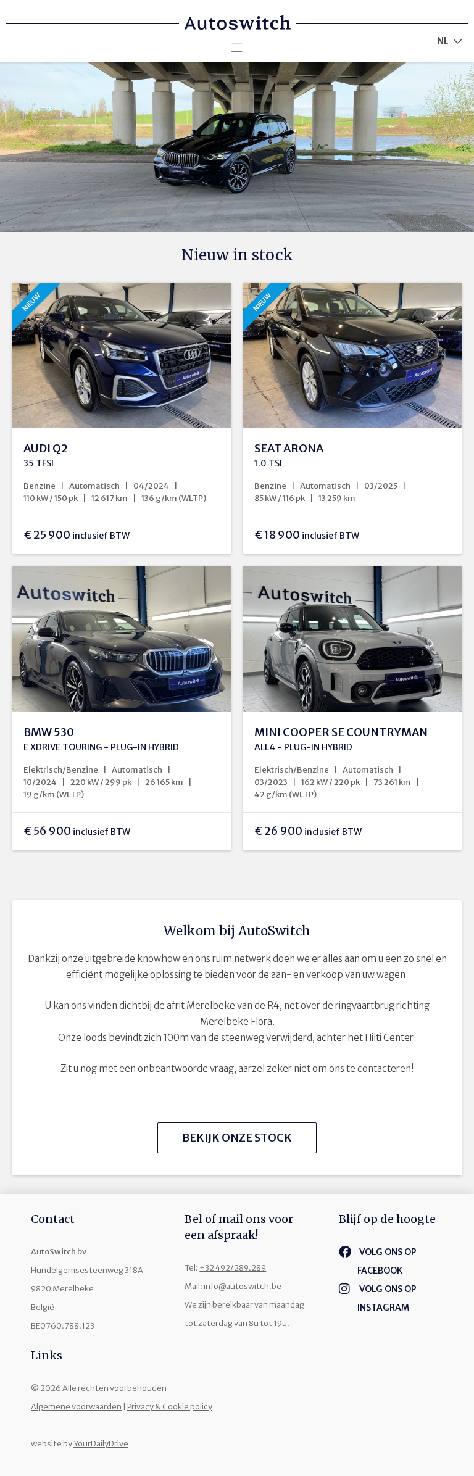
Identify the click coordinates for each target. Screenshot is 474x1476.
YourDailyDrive (100, 1443)
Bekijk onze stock (237, 1137)
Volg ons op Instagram (387, 1298)
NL (443, 41)
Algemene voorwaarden (76, 1406)
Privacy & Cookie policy (169, 1406)
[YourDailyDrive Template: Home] (237, 15)
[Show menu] (237, 45)
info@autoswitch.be (242, 1286)
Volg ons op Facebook (387, 1261)
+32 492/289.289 (232, 1267)
